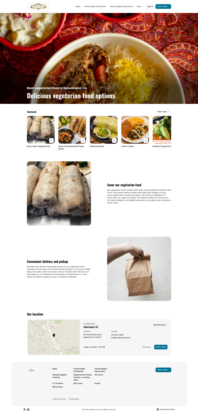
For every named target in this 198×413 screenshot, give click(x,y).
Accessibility (74, 399)
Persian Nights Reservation (121, 6)
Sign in (150, 6)
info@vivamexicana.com (120, 338)
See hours (146, 347)
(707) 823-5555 (117, 335)
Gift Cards (78, 383)
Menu (78, 6)
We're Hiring (57, 387)
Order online (161, 347)
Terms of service (59, 399)
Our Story (99, 375)
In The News (57, 383)
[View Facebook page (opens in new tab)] (24, 409)
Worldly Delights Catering (59, 376)
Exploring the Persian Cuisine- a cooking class (83, 377)
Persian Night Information (95, 6)
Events (97, 383)
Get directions (159, 325)
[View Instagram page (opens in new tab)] (28, 409)
